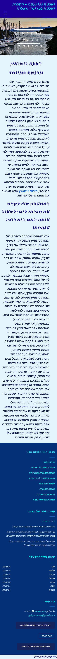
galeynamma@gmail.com (42, 615)
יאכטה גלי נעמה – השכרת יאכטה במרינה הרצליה (33, 6)
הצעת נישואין (28, 191)
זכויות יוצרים (48, 521)
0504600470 (40, 611)
